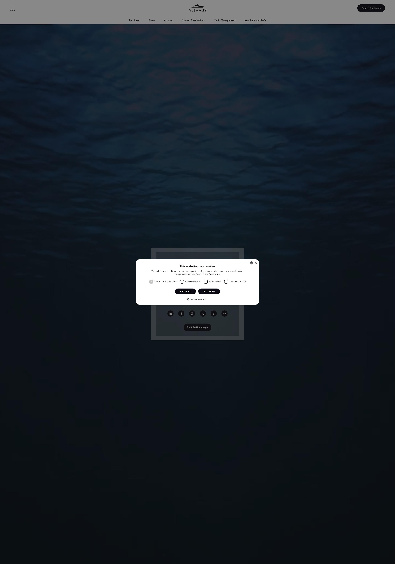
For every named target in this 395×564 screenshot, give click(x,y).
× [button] (256, 263)
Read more (214, 274)
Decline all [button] (209, 291)
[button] (197, 299)
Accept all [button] (185, 291)
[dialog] (197, 282)
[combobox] (251, 263)
